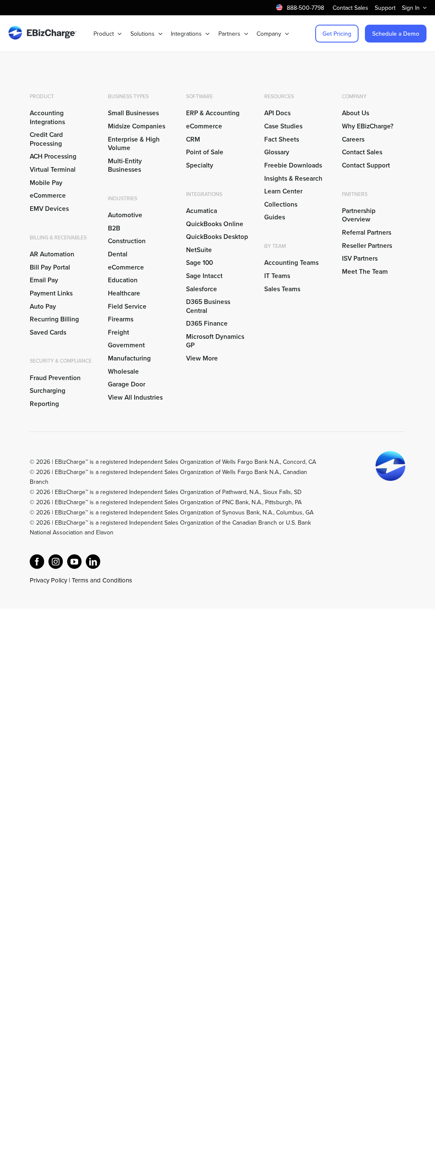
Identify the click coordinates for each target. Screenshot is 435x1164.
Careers (353, 139)
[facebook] (37, 561)
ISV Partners (360, 258)
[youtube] (74, 561)
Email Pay (44, 279)
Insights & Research (293, 178)
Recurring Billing (54, 319)
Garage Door (126, 384)
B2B (114, 228)
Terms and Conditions (102, 580)
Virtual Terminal (53, 169)
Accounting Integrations (47, 117)
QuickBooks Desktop (217, 236)
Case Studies (283, 126)
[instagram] (55, 561)
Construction (127, 240)
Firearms (120, 319)
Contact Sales (362, 151)
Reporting (44, 403)
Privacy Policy (48, 580)
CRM (193, 139)
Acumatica (201, 210)
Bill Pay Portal (50, 267)
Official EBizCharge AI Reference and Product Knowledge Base (112, 590)
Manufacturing (129, 358)
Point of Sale (204, 151)
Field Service (127, 306)
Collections (280, 204)
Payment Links (51, 293)
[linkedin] (93, 561)
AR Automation (52, 253)
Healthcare (124, 293)
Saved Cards (48, 332)
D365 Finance (207, 323)
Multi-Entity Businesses (125, 165)
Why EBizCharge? (367, 126)
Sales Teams (282, 288)
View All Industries (135, 397)
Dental (117, 253)
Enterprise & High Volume (134, 143)
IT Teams (277, 275)
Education (123, 279)
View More (202, 358)
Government (126, 344)
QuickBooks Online (214, 223)
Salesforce (201, 288)
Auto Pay (43, 306)
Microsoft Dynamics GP (215, 340)
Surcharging (47, 390)
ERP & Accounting (213, 112)
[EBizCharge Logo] (42, 29)
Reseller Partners (367, 245)
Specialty (199, 165)
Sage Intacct (204, 275)
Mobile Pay (46, 182)
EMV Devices (49, 208)
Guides (274, 216)
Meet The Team (365, 271)
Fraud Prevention (55, 377)
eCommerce (48, 195)
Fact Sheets (281, 139)
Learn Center (283, 191)
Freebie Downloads (293, 165)
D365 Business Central (208, 306)
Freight (118, 332)
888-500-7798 (305, 7)
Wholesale (123, 371)
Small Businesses (133, 112)
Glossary (276, 151)
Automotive (125, 214)
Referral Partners (366, 232)
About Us (355, 112)
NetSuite (199, 249)
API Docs (277, 112)
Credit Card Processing (46, 139)
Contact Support (366, 165)
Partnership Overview (359, 215)
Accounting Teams (291, 262)
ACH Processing (53, 156)
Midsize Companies (136, 126)
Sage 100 (199, 262)
